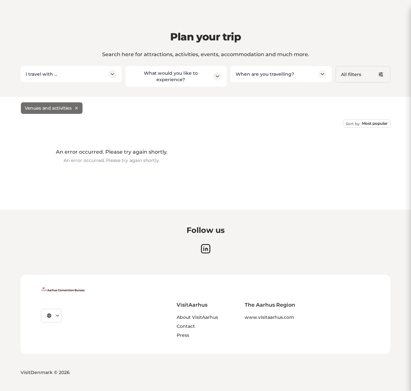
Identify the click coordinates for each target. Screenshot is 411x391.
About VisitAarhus (197, 317)
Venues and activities (48, 108)
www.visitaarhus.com (269, 317)
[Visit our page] (205, 248)
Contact (186, 326)
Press (183, 335)
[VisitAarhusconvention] (62, 289)
